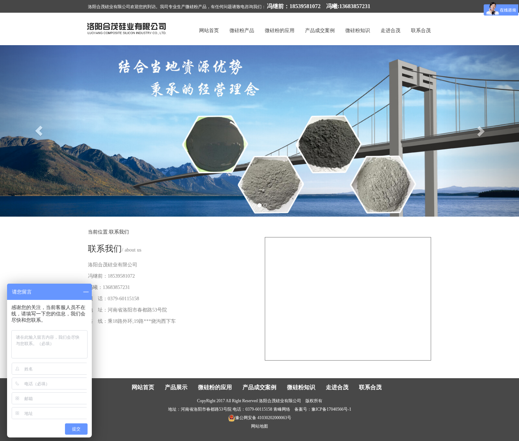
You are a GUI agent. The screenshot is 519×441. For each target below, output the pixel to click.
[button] (39, 131)
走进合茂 (390, 30)
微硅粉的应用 (279, 30)
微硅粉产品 (241, 30)
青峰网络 (281, 409)
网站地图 (259, 426)
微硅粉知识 (357, 30)
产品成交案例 (320, 30)
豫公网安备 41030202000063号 (263, 417)
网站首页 (209, 30)
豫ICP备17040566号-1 (331, 409)
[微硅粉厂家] (127, 28)
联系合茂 (421, 30)
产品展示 (176, 387)
